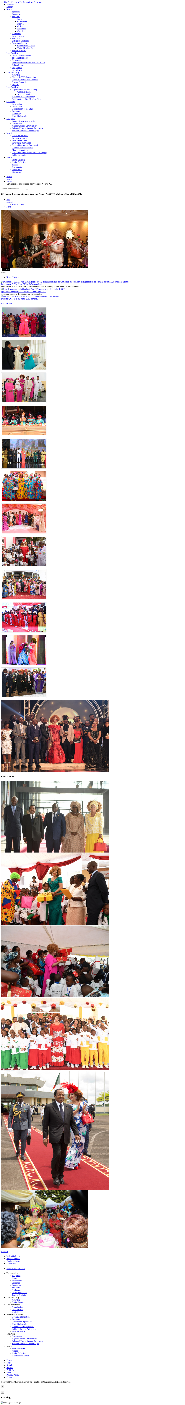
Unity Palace (17, 1312)
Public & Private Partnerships (24, 1329)
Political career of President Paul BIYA (28, 63)
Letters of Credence (20, 41)
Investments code (19, 140)
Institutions (16, 111)
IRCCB (15, 84)
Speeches (16, 12)
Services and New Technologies (25, 131)
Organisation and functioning (24, 89)
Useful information (20, 116)
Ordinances (22, 21)
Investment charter (20, 138)
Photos (9, 181)
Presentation (17, 104)
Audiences (16, 33)
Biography (16, 60)
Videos (15, 165)
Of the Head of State (26, 46)
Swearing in (17, 70)
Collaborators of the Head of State (26, 99)
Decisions (21, 29)
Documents (17, 167)
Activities (16, 75)
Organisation (17, 1307)
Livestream (16, 172)
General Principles (20, 135)
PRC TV (10, 1370)
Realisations (17, 1280)
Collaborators (17, 1309)
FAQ (9, 1372)
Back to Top (6, 303)
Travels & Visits (19, 50)
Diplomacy (16, 114)
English (10, 7)
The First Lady (13, 72)
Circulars (21, 31)
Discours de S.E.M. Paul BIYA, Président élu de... (22, 284)
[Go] (27, 189)
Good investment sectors (22, 148)
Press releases (18, 36)
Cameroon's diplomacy (22, 1322)
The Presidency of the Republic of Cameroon (23, 2)
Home (9, 176)
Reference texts (18, 1331)
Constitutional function (21, 55)
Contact (10, 1377)
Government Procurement (23, 1326)
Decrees (20, 24)
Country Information (21, 1317)
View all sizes (18, 204)
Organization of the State (22, 109)
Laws (19, 19)
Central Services (24, 92)
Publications (17, 169)
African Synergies (19, 82)
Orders (20, 26)
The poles (11, 118)
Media (9, 157)
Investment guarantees (21, 143)
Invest (9, 133)
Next (9, 207)
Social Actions (18, 1302)
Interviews (16, 14)
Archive (10, 1367)
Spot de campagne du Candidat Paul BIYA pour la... (23, 291)
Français (10, 4)
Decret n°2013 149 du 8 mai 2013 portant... (19, 299)
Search (9, 1365)
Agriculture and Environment (24, 126)
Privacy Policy (13, 1375)
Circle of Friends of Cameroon (25, 80)
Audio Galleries (18, 162)
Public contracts (18, 155)
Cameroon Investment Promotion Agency (29, 152)
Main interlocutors (19, 150)
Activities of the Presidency (23, 97)
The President (12, 53)
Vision (14, 1278)
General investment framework (25, 145)
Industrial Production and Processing (27, 128)
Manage (10, 202)
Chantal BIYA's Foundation (24, 77)
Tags (9, 1363)
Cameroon (11, 101)
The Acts (16, 16)
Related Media (13, 277)
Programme (17, 67)
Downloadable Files (20, 1356)
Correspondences (19, 43)
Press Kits (16, 38)
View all (4, 1251)
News (9, 9)
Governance (17, 123)
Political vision (18, 65)
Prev (8, 199)
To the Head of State (26, 48)
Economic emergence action (24, 121)
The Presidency (13, 87)
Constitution (17, 106)
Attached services (24, 94)
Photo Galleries (18, 160)
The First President (20, 58)
